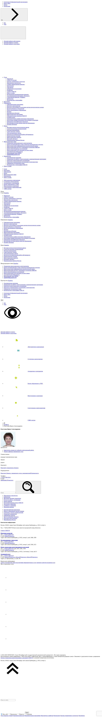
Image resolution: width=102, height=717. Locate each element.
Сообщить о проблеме (10, 505)
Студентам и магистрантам (11, 181)
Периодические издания (13, 136)
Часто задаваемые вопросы (11, 517)
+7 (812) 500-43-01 (6, 477)
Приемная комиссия (6, 533)
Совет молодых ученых (13, 131)
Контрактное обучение (13, 113)
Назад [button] (2, 191)
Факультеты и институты (14, 83)
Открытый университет (10, 514)
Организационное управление (9, 540)
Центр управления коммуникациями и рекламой (15, 547)
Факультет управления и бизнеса (9, 468)
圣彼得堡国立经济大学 (13, 154)
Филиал (9, 111)
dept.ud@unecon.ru (10, 543)
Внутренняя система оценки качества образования (21, 123)
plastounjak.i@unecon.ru (7, 480)
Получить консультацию (10, 518)
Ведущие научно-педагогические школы (18, 127)
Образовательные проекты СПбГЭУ (17, 116)
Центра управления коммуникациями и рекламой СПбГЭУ (17, 658)
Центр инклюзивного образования (16, 110)
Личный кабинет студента (11, 42)
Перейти (6, 193)
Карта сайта (7, 3)
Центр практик (8, 501)
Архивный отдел (5, 554)
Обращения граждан (9, 515)
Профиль (6, 424)
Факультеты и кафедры (47, 715)
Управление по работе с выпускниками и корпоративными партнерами (26, 159)
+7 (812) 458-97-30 (8, 548)
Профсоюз (10, 90)
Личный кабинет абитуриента (12, 41)
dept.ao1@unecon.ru (10, 557)
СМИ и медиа (7, 188)
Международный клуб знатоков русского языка (20, 150)
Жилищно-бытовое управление (12, 498)
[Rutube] (19, 626)
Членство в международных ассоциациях (18, 160)
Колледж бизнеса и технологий (15, 108)
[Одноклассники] (19, 614)
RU (2, 20)
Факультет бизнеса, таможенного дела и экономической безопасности (20, 473)
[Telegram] (19, 589)
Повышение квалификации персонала (17, 121)
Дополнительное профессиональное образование (20, 118)
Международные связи (10, 141)
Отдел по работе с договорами (12, 500)
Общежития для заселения (14, 88)
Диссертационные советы (14, 133)
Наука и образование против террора (14, 511)
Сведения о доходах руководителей (13, 512)
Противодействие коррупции (12, 509)
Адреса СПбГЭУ (11, 91)
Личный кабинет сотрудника (12, 44)
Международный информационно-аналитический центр (22, 146)
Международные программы (15, 114)
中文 (5, 24)
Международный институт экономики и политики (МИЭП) (23, 147)
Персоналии (10, 86)
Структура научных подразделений (16, 128)
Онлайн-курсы (11, 117)
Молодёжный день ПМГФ (14, 153)
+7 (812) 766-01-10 (8, 555)
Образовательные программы (15, 104)
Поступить (7, 101)
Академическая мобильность (15, 151)
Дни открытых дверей (7, 715)
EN (5, 23)
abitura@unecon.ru (9, 536)
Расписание (7, 6)
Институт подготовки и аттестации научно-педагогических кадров (25, 107)
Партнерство (7, 156)
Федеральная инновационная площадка (18, 94)
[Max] (19, 638)
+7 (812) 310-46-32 (8, 541)
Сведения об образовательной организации (15, 2)
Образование (7, 103)
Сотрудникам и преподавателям (12, 187)
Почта (5, 4)
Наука (5, 126)
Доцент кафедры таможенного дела (13, 451)
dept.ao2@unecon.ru (21, 557)
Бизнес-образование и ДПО (11, 184)
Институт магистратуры (13, 106)
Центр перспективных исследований (17, 148)
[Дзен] (19, 602)
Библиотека (10, 98)
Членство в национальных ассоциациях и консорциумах (22, 162)
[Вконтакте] (19, 577)
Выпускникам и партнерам (11, 186)
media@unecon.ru (9, 550)
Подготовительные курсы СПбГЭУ (13, 502)
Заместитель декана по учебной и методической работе (19, 450)
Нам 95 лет (10, 78)
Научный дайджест (12, 138)
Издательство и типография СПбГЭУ (17, 164)
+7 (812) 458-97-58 (8, 534)
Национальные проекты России (15, 140)
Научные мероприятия (13, 130)
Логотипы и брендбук (10, 504)
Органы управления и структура (16, 81)
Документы (10, 87)
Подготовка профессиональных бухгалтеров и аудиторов (22, 120)
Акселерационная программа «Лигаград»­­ (18, 96)
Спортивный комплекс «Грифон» (16, 97)
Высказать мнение (9, 507)
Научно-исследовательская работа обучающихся (20, 134)
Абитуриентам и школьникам (12, 180)
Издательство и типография (14, 100)
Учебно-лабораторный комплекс (16, 84)
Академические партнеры (14, 157)
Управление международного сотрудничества (19, 143)
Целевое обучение (12, 124)
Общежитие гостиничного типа (15, 163)
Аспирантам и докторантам (11, 183)
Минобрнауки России (10, 519)
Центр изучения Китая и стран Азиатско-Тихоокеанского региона (25, 144)
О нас (5, 77)
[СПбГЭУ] (17, 74)
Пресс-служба (11, 93)
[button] (13, 33)
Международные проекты (14, 137)
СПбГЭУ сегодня (11, 80)
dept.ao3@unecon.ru (32, 557)
